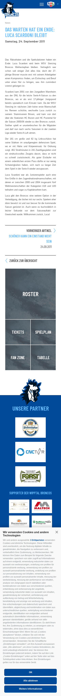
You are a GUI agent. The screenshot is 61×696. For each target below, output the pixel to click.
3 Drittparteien (37, 540)
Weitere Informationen (30, 689)
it (57, 4)
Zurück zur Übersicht (23, 261)
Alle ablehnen (30, 680)
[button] (56, 532)
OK (30, 672)
